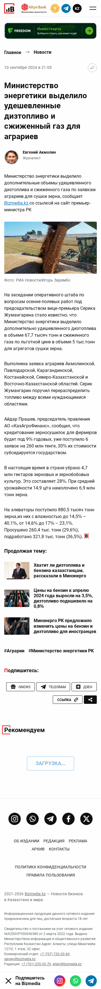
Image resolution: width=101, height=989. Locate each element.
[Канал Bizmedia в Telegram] (50, 819)
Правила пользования (50, 875)
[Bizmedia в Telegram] (91, 980)
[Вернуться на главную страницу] (92, 67)
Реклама (78, 841)
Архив (38, 849)
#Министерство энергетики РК (61, 651)
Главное (12, 52)
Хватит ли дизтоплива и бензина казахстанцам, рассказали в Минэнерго (60, 570)
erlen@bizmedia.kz (67, 964)
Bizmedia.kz (16, 203)
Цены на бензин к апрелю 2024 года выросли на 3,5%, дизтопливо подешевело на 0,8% (63, 598)
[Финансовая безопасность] (34, 8)
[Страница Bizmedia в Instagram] (14, 819)
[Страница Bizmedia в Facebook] (68, 819)
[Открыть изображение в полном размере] (50, 248)
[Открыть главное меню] (93, 8)
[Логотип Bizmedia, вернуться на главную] (9, 8)
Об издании (26, 841)
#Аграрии (14, 651)
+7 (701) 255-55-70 (36, 964)
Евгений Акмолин (39, 152)
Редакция (54, 841)
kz (77, 8)
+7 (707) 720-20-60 (55, 954)
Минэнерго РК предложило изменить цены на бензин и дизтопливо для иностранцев (65, 626)
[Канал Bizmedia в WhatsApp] (32, 819)
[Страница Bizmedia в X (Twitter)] (86, 819)
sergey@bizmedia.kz (20, 959)
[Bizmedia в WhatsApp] (75, 980)
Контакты (59, 849)
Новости (42, 52)
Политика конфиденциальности (50, 867)
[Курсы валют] (55, 8)
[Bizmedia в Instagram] (59, 980)
